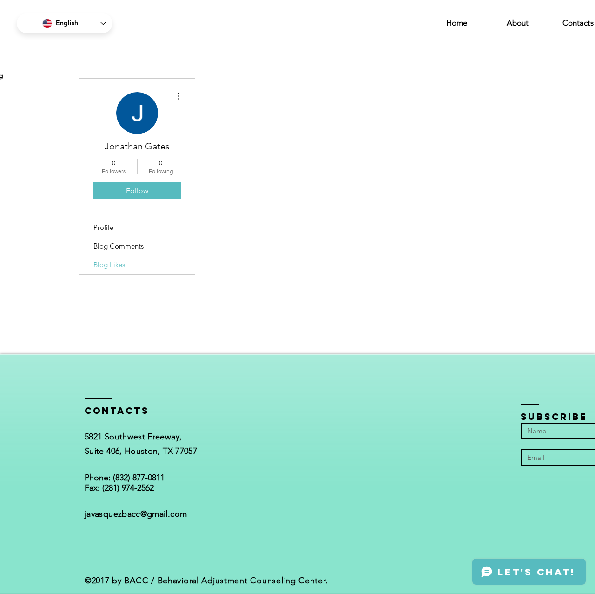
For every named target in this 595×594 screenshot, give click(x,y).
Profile (103, 227)
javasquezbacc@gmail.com (136, 514)
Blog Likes (109, 264)
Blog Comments (118, 246)
